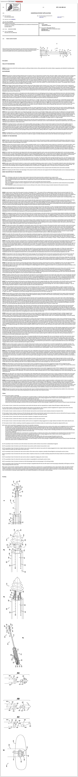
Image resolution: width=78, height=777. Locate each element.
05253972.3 (13, 19)
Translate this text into (4, 1)
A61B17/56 (59, 17)
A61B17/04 (41, 17)
